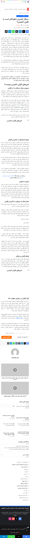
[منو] (28, 2)
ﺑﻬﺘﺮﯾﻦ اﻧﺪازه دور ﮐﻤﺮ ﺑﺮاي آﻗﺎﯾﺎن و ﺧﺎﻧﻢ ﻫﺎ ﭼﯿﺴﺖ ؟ (23, 432)
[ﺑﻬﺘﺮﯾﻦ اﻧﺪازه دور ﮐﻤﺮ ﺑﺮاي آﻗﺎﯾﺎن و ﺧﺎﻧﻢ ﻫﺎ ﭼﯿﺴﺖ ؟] (22, 426)
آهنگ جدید (25, 493)
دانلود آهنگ (25, 500)
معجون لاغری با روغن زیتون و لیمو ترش (22, 418)
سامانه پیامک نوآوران (23, 497)
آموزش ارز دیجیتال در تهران (22, 486)
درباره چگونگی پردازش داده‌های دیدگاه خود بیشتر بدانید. (17, 448)
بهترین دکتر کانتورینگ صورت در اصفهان (19, 464)
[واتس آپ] (13, 31)
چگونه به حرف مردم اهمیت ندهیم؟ (8, 416)
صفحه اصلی (25, 13)
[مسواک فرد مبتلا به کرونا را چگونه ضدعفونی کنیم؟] (7, 427)
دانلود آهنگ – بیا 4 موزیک (22, 462)
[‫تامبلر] (16, 31)
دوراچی (26, 471)
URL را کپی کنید (6, 337)
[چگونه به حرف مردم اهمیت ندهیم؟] (7, 409)
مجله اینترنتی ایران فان (22, 495)
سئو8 (26, 476)
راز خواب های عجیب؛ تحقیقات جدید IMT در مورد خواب (15, 9)
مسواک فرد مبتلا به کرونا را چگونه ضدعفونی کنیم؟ (8, 433)
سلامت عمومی (20, 16)
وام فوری (25, 469)
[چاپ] (6, 31)
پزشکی (20, 13)
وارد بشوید (18, 446)
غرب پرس (25, 474)
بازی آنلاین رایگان (24, 479)
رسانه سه (25, 490)
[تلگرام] (9, 31)
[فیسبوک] (27, 31)
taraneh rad (15, 358)
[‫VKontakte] (16, 343)
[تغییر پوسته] (4, 2)
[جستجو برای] (2, 2)
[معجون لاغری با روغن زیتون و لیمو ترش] (22, 410)
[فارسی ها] (24, 1)
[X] (23, 31)
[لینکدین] (20, 31)
